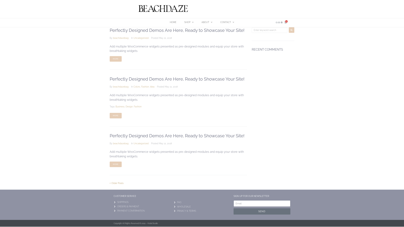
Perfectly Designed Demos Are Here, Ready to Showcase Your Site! (177, 30)
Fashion (145, 86)
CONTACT (225, 22)
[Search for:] (269, 30)
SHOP (187, 22)
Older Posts (117, 183)
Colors (137, 86)
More (116, 59)
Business (120, 106)
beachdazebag (121, 38)
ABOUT (205, 22)
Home (173, 22)
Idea (152, 86)
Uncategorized (141, 38)
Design (129, 106)
